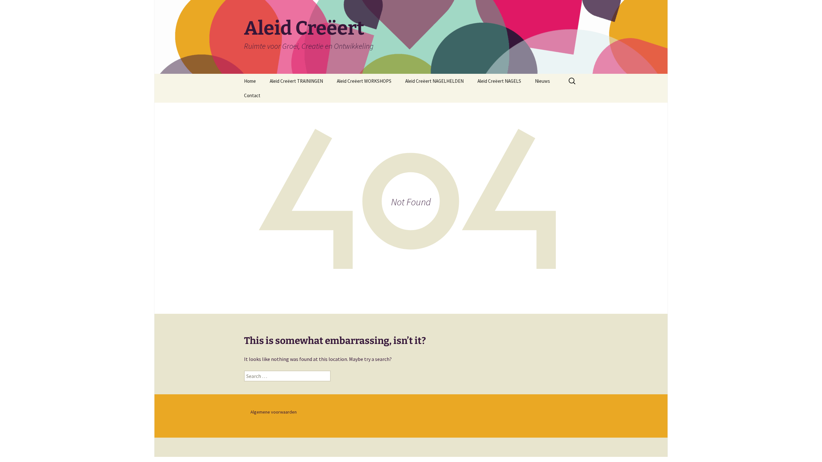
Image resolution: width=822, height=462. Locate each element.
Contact (252, 95)
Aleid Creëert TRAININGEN (296, 81)
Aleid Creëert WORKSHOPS (364, 81)
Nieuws (542, 81)
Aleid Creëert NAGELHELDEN (434, 81)
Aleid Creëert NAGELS (499, 81)
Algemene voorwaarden (273, 412)
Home (250, 81)
